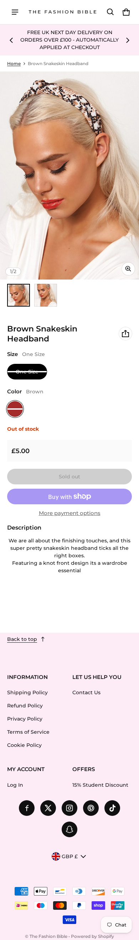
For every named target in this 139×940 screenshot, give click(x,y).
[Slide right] (127, 40)
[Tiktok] (112, 808)
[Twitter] (48, 808)
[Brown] (15, 409)
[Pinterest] (91, 808)
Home (14, 63)
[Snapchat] (69, 829)
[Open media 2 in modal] (69, 175)
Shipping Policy (27, 692)
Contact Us (86, 692)
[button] (110, 12)
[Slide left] (11, 40)
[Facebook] (27, 808)
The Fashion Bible (48, 936)
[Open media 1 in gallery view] (18, 295)
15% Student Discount (100, 785)
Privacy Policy (24, 719)
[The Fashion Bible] (62, 12)
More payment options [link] (70, 513)
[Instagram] (69, 808)
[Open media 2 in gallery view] (45, 295)
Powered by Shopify (92, 936)
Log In (15, 785)
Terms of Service (28, 732)
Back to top (22, 639)
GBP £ (70, 856)
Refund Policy (25, 705)
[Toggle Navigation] (15, 12)
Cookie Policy (24, 745)
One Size (27, 371)
